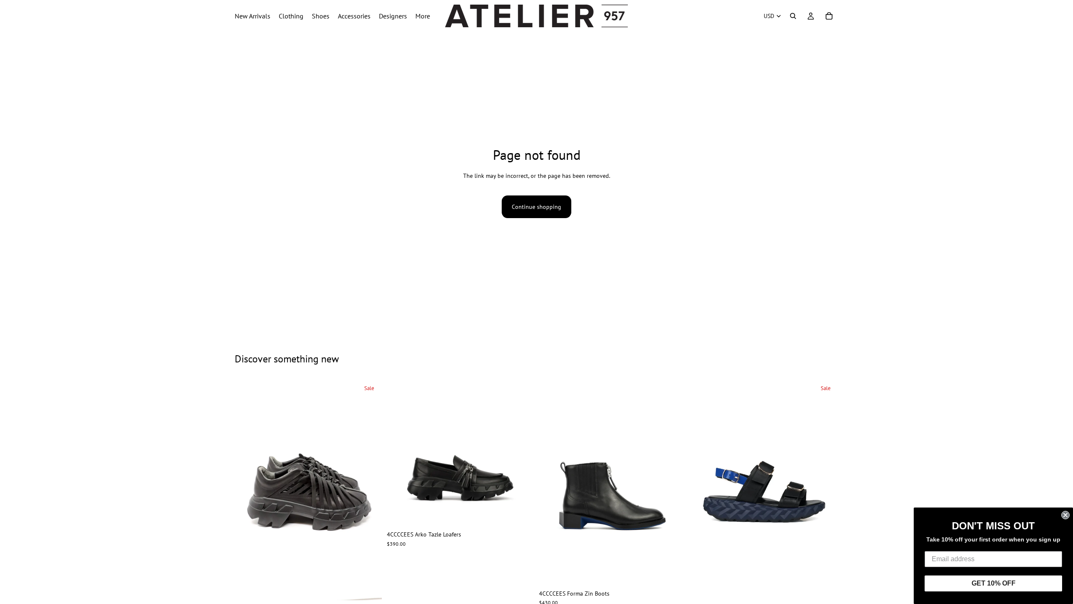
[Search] (793, 16)
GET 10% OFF (994, 583)
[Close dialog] (1065, 515)
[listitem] (422, 16)
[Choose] (368, 587)
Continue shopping (536, 207)
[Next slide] (369, 490)
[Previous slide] (247, 490)
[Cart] (829, 16)
